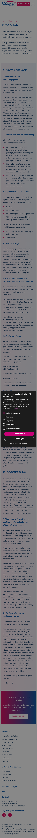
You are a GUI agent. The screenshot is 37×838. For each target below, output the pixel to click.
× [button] (33, 393)
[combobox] (30, 394)
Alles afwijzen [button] (19, 439)
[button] (18, 443)
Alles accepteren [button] (19, 434)
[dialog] (18, 419)
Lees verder (16, 409)
